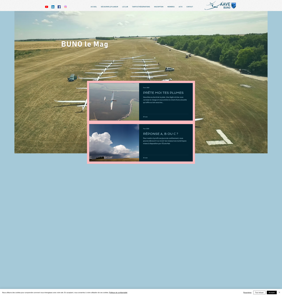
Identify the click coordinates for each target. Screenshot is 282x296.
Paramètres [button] (247, 292)
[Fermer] (279, 292)
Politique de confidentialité (118, 292)
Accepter (272, 292)
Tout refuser (259, 292)
